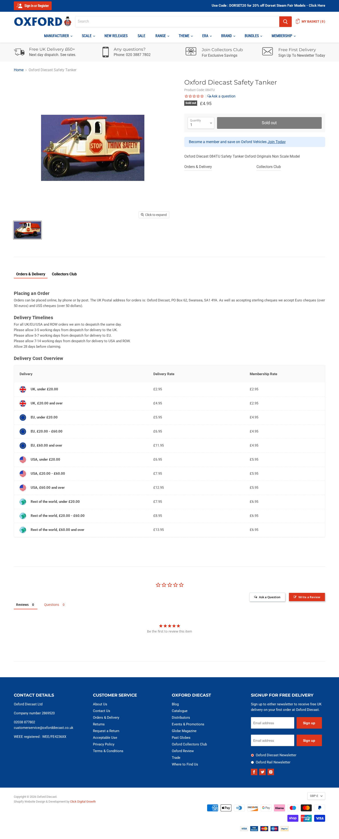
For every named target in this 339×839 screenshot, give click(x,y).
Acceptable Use (105, 738)
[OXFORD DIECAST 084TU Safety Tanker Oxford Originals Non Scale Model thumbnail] (27, 230)
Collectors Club (268, 167)
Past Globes (181, 738)
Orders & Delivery (198, 167)
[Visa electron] (254, 830)
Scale (87, 36)
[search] (177, 21)
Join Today (277, 142)
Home (19, 70)
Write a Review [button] (309, 597)
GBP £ (314, 796)
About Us (100, 704)
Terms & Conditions (108, 751)
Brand (227, 36)
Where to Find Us (185, 764)
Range (161, 36)
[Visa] (244, 830)
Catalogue (179, 711)
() (313, 21)
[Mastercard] (264, 830)
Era (205, 36)
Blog (175, 704)
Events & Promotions (188, 724)
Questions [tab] (51, 604)
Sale (141, 36)
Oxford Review (183, 751)
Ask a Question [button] (269, 597)
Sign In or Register (36, 6)
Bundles (252, 36)
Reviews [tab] (22, 604)
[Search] (285, 21)
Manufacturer (57, 36)
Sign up (309, 723)
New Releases (116, 36)
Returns (99, 724)
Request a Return (106, 731)
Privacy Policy (103, 744)
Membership (282, 36)
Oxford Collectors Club (189, 744)
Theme (184, 36)
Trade (176, 758)
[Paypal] (284, 830)
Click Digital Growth (83, 801)
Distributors (181, 717)
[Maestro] (274, 830)
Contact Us (101, 711)
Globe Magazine (184, 731)
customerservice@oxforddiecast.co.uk (43, 728)
